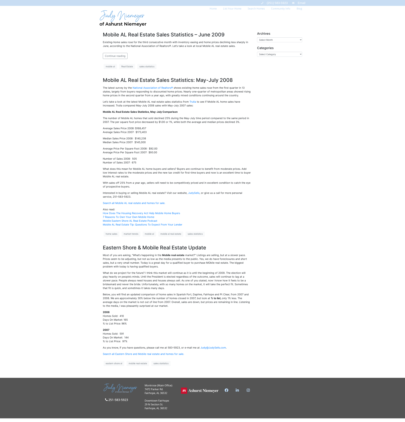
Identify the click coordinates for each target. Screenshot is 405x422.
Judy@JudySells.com (213, 347)
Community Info (280, 8)
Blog (299, 8)
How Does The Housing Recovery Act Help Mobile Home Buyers (141, 213)
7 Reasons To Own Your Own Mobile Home (128, 217)
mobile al (110, 66)
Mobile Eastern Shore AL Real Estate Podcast (130, 220)
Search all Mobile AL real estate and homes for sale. (134, 203)
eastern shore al (114, 363)
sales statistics (146, 66)
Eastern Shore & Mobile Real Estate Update (154, 247)
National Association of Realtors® (153, 87)
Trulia (193, 101)
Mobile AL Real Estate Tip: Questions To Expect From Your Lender (142, 224)
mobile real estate (138, 363)
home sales (111, 233)
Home (213, 8)
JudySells (193, 192)
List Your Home (232, 8)
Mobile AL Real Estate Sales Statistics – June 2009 (163, 35)
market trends (131, 233)
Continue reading (115, 55)
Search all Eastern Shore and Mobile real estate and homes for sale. (143, 353)
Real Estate (127, 66)
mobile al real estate (170, 233)
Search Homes (256, 8)
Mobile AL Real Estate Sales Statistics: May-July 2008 (168, 80)
